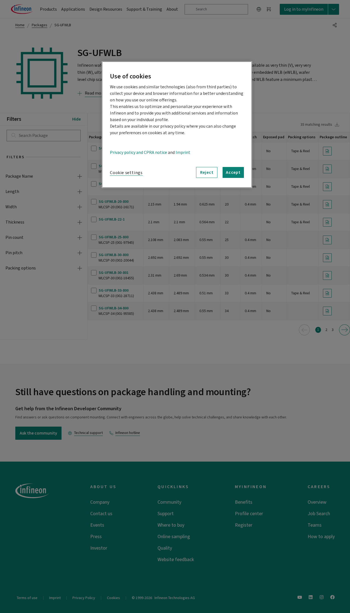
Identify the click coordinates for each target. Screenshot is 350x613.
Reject (207, 172)
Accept (233, 172)
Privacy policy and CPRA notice (138, 152)
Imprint (183, 152)
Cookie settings (126, 173)
